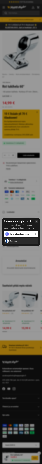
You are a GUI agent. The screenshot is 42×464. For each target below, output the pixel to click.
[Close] (36, 221)
